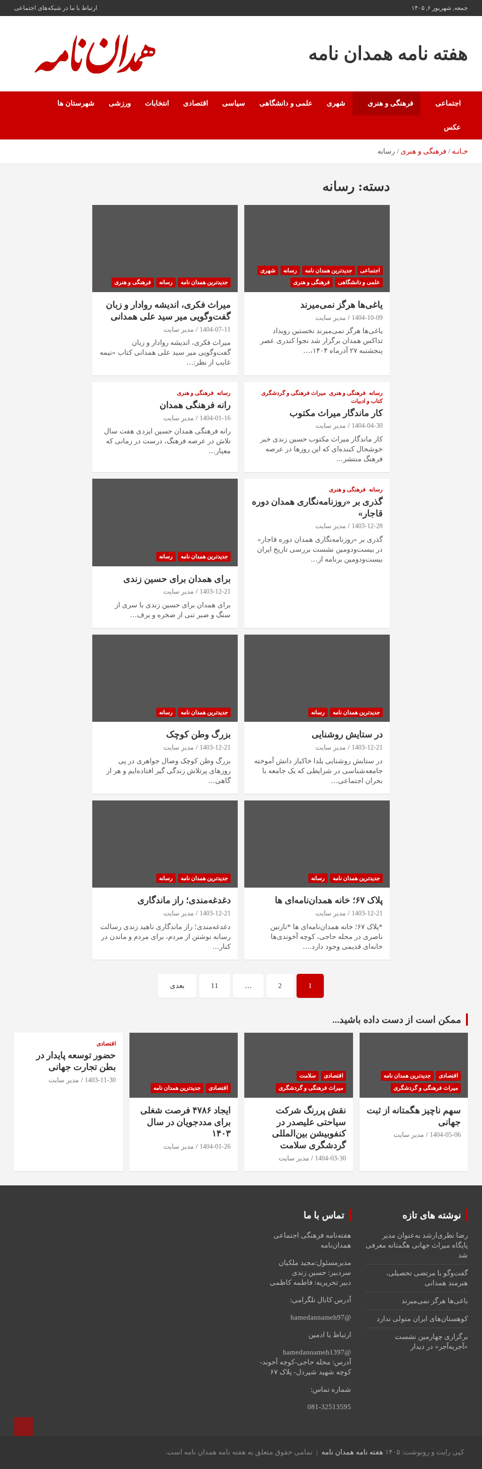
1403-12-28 (367, 526)
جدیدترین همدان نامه (328, 270)
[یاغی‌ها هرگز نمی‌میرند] (317, 248)
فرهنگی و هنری (390, 103)
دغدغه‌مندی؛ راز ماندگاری (184, 900)
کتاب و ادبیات (367, 401)
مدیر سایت (330, 317)
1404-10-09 (367, 317)
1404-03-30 (330, 1158)
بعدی (177, 985)
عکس (452, 127)
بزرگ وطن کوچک (198, 734)
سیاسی (233, 103)
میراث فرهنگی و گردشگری (293, 393)
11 (214, 985)
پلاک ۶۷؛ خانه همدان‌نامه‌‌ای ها (329, 900)
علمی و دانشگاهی (286, 103)
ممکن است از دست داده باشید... (396, 1019)
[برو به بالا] (23, 1426)
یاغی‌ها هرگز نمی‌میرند (341, 305)
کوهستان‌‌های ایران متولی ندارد (422, 1318)
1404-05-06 (445, 1134)
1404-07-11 (215, 329)
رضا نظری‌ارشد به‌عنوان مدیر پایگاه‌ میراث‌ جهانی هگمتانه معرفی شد (417, 1245)
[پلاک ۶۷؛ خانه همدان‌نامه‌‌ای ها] (317, 844)
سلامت (307, 1075)
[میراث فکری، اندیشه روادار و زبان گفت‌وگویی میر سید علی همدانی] (165, 248)
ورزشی (120, 103)
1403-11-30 (100, 1080)
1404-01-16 (215, 418)
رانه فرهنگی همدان (195, 405)
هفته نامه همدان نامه (388, 53)
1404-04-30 (367, 425)
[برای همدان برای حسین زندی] (165, 522)
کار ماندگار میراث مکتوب (336, 413)
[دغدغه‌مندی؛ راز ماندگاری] (165, 844)
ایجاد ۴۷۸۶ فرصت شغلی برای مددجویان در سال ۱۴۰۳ (185, 1121)
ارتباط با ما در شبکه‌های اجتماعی (55, 7)
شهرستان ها (76, 103)
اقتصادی (195, 103)
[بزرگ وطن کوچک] (165, 678)
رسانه (290, 270)
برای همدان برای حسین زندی (177, 579)
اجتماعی (448, 103)
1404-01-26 (215, 1146)
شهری (336, 103)
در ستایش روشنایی (347, 734)
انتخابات (157, 103)
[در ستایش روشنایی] (317, 678)
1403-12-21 (215, 591)
